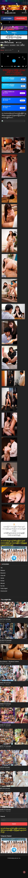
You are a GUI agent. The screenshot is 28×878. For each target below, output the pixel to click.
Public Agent (4, 588)
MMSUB (22, 45)
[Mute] (15, 66)
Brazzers (3, 573)
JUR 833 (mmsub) (5, 767)
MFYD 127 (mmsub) (5, 746)
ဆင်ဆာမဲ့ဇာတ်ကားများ (20, 18)
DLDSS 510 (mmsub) (5, 640)
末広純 (2, 47)
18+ (2, 568)
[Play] (2, 66)
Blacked (3, 570)
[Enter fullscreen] (26, 66)
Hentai (2, 578)
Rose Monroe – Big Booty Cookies (9, 661)
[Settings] (23, 66)
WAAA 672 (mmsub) (5, 704)
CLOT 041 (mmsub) (5, 619)
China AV (3, 575)
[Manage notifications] (24, 872)
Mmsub (2, 50)
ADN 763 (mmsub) (5, 788)
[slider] (7, 66)
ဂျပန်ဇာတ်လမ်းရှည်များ (7, 18)
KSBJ (18, 45)
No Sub (2, 586)
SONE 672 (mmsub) (5, 809)
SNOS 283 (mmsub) (5, 682)
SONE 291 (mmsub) (5, 725)
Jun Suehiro (12, 45)
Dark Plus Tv (5, 45)
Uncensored (4, 591)
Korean (2, 580)
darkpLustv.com (10, 13)
